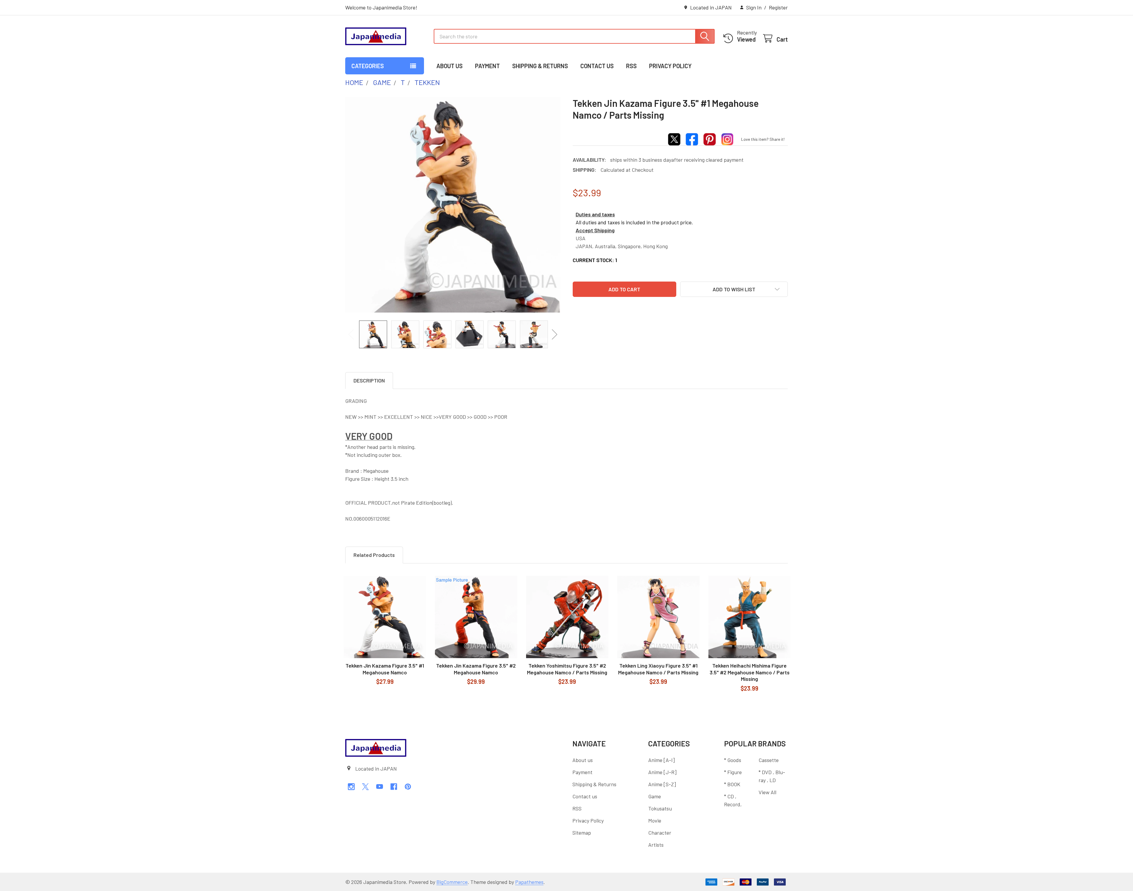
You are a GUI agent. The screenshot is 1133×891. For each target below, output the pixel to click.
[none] (453, 205)
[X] (365, 787)
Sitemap (581, 832)
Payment (487, 65)
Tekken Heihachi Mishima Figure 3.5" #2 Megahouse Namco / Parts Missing (750, 672)
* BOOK (732, 784)
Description (369, 380)
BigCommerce (452, 882)
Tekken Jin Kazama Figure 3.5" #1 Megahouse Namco (385, 669)
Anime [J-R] (662, 772)
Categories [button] (367, 65)
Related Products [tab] (374, 555)
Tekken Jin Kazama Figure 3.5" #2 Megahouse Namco (476, 669)
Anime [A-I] (661, 760)
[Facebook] (394, 787)
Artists (656, 844)
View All (767, 792)
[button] (734, 289)
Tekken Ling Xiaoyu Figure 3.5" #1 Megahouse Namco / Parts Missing (658, 669)
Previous (351, 334)
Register (778, 7)
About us (449, 65)
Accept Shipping (595, 230)
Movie (654, 820)
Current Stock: (595, 260)
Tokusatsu (660, 808)
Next (555, 334)
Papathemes (529, 882)
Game (654, 796)
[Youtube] (380, 787)
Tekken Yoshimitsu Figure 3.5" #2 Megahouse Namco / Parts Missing (567, 669)
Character (659, 832)
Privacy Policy (670, 65)
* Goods (732, 760)
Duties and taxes (595, 214)
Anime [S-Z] (662, 784)
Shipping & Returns (540, 65)
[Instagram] (351, 787)
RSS (631, 65)
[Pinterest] (408, 787)
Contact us (597, 65)
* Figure (733, 772)
